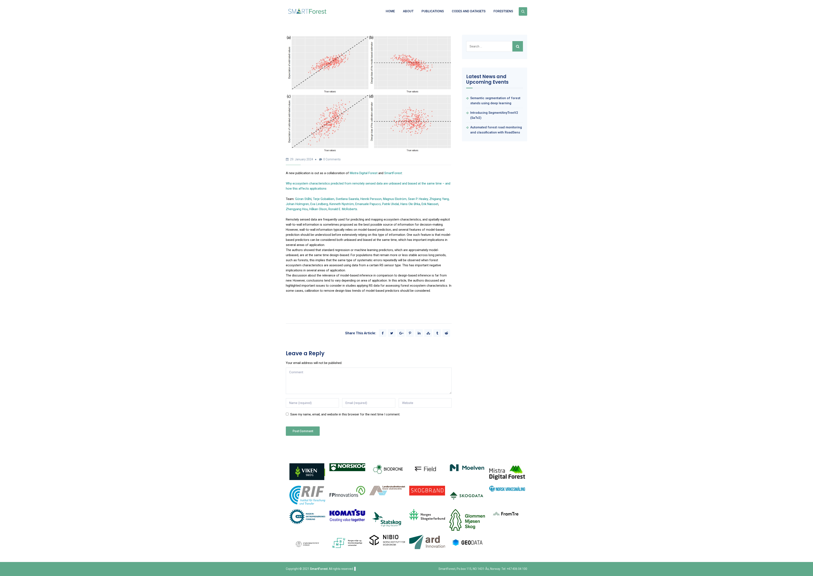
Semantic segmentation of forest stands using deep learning (495, 100)
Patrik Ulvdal (390, 204)
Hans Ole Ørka (410, 204)
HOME (390, 11)
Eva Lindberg (319, 204)
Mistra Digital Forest (363, 173)
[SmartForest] (308, 11)
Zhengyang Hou (297, 209)
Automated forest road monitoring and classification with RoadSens (496, 129)
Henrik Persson (371, 199)
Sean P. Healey (418, 199)
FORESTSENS (503, 11)
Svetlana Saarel (346, 199)
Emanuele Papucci (368, 204)
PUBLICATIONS (433, 11)
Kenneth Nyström (341, 204)
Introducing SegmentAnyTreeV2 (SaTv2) (494, 115)
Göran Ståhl (303, 199)
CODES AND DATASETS (468, 11)
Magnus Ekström (394, 199)
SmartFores (392, 173)
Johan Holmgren (297, 204)
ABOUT (408, 11)
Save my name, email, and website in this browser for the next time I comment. (345, 414)
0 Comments (332, 159)
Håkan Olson (318, 209)
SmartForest (319, 568)
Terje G (323, 199)
